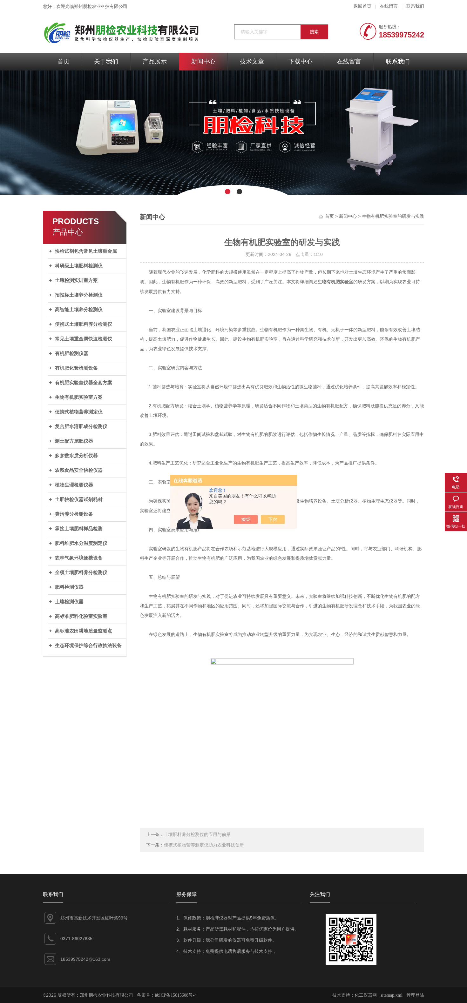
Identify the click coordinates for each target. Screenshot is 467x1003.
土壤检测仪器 (69, 601)
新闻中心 (203, 61)
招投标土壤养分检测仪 (79, 295)
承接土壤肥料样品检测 (79, 528)
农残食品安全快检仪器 (79, 470)
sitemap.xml (392, 995)
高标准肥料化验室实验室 (81, 616)
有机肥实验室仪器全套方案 (83, 382)
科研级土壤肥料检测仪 (79, 265)
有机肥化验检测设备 (76, 368)
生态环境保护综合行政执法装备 (88, 645)
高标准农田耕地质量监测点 (83, 630)
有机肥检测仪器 (71, 353)
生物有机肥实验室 (335, 281)
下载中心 (300, 61)
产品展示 (155, 61)
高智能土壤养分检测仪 (79, 309)
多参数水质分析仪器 (76, 455)
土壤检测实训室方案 (76, 280)
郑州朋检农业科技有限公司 (100, 6)
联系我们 (415, 6)
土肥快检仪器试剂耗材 (79, 499)
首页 (64, 61)
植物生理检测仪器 (74, 484)
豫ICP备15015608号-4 (176, 995)
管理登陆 (415, 995)
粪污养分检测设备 (74, 514)
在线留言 (389, 6)
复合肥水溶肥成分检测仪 (81, 426)
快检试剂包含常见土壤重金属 (86, 251)
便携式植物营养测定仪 (79, 411)
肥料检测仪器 (69, 587)
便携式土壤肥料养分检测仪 (83, 324)
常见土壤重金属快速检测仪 (83, 338)
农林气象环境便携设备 (79, 557)
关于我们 (106, 61)
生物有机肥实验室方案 (79, 397)
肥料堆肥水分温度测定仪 (81, 543)
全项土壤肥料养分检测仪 (81, 572)
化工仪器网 (366, 995)
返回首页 (362, 6)
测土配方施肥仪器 (74, 441)
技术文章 (252, 61)
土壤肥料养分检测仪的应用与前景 (197, 834)
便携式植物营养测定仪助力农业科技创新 (204, 845)
